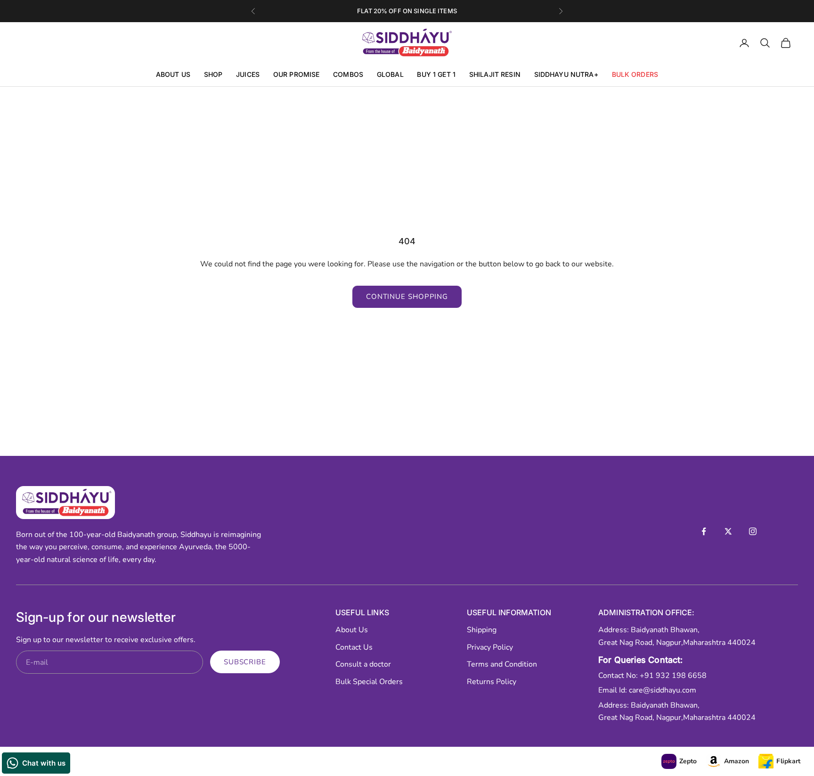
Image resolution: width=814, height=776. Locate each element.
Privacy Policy (490, 647)
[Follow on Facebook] (703, 531)
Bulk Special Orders (369, 682)
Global (390, 75)
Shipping (482, 630)
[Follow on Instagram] (752, 531)
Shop (213, 75)
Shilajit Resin (495, 75)
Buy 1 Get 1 (436, 75)
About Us (173, 75)
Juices (248, 75)
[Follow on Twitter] (728, 531)
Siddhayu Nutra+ (566, 75)
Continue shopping (407, 296)
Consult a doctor (363, 664)
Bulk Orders (635, 75)
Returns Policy (491, 682)
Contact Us (354, 647)
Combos (348, 75)
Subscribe (245, 662)
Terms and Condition (502, 664)
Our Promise (296, 75)
